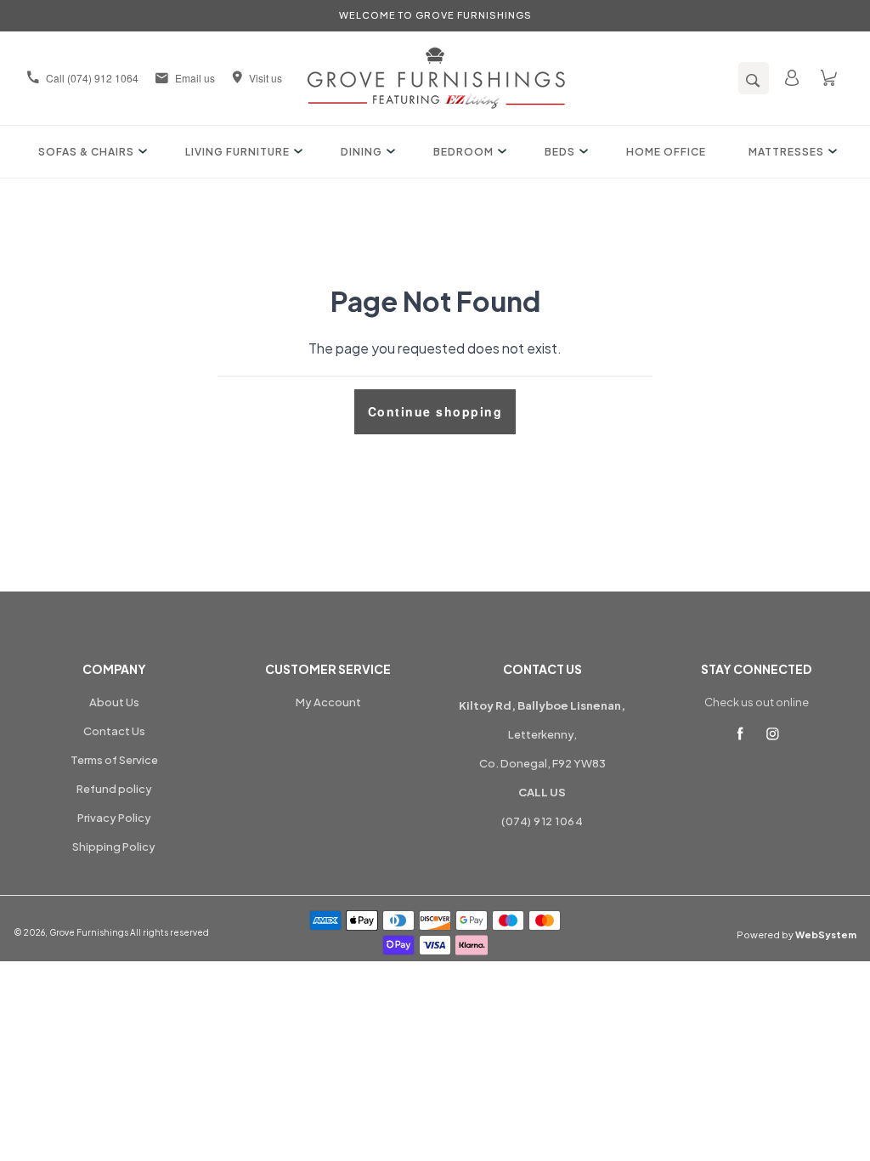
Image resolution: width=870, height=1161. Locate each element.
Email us (195, 78)
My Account (328, 702)
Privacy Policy (114, 817)
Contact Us (114, 731)
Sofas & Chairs (86, 151)
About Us (114, 702)
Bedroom (463, 151)
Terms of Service (114, 760)
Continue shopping (435, 411)
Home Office (666, 151)
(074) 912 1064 (542, 821)
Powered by (796, 934)
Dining (361, 151)
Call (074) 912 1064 (92, 78)
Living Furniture (237, 151)
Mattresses (786, 151)
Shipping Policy (113, 846)
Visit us (265, 78)
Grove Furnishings (88, 932)
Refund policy (114, 789)
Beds (560, 151)
